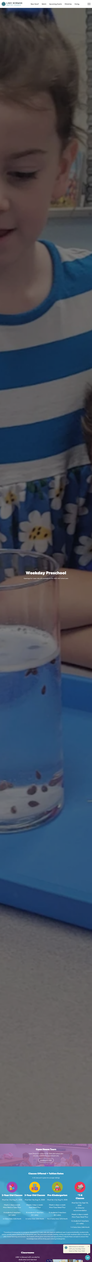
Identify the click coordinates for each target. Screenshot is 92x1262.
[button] (89, 3)
